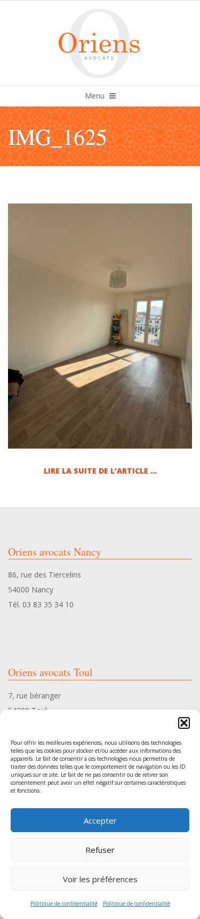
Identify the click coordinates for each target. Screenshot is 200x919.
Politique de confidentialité (64, 903)
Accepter (100, 820)
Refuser (100, 849)
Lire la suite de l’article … (100, 471)
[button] (184, 723)
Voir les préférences (100, 879)
